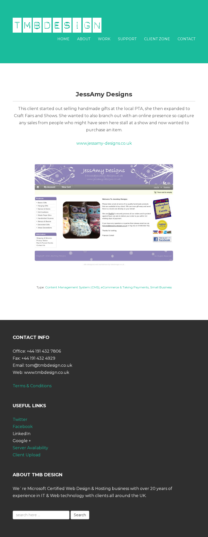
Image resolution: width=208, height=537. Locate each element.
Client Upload (27, 455)
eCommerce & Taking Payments (125, 287)
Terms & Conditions (32, 385)
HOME (63, 39)
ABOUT (83, 39)
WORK (104, 39)
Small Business (161, 287)
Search (80, 515)
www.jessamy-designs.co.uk (104, 143)
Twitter (20, 419)
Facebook (23, 426)
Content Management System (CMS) (72, 287)
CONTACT (186, 39)
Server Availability (30, 447)
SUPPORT (127, 39)
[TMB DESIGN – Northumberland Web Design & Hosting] (57, 25)
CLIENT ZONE (157, 39)
